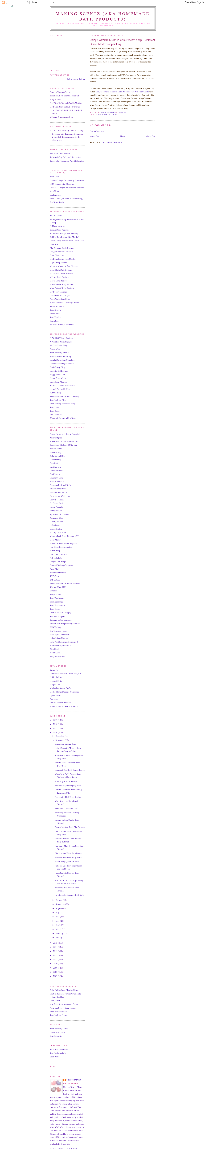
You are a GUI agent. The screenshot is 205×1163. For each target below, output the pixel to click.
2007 (55, 976)
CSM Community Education (62, 183)
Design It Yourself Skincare (61, 251)
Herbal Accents (56, 506)
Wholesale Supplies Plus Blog (63, 418)
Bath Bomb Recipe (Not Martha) (64, 233)
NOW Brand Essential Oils (66, 808)
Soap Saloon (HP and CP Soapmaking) (66, 198)
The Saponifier (56, 1035)
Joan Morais (55, 191)
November (60, 740)
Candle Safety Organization (62, 363)
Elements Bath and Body (60, 485)
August (59, 908)
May (58, 920)
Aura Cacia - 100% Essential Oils (64, 441)
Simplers (53, 590)
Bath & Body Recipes (59, 229)
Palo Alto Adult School (60, 153)
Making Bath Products (59, 277)
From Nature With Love (60, 496)
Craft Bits (54, 244)
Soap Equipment (57, 598)
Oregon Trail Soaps (58, 561)
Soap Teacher (55, 317)
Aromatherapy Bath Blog (60, 356)
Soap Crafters (55, 594)
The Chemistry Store (58, 630)
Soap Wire (54, 1056)
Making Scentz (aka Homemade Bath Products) (103, 16)
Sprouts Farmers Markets (60, 702)
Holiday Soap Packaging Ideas (68, 785)
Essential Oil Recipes (59, 370)
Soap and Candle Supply (60, 612)
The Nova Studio (57, 202)
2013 (55, 951)
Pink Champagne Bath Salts (67, 861)
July (58, 912)
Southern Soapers (57, 616)
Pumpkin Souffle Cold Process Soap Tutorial (68, 840)
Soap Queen (55, 410)
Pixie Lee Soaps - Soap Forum (62, 1007)
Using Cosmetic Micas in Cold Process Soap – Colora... (68, 749)
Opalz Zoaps (55, 194)
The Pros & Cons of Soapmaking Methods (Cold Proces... (69, 882)
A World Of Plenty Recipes (61, 338)
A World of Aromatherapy (61, 341)
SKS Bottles (55, 579)
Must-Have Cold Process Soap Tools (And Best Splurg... (68, 776)
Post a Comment (97, 131)
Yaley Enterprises (57, 656)
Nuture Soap (55, 550)
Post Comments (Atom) (112, 142)
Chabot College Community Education (67, 180)
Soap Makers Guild (58, 1053)
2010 (55, 963)
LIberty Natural (56, 521)
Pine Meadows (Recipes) (60, 295)
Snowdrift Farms (57, 306)
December (60, 735)
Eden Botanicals (57, 481)
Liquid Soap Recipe (58, 262)
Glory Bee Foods (57, 499)
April (58, 925)
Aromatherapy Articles (59, 352)
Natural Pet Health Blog (60, 389)
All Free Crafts (56, 215)
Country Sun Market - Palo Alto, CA (65, 673)
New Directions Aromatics (61, 546)
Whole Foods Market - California (64, 706)
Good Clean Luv (57, 255)
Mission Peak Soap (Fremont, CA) (64, 536)
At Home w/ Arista (58, 226)
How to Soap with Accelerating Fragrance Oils (68, 791)
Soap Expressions (57, 605)
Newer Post (94, 136)
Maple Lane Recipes (58, 280)
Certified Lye (55, 466)
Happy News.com (57, 374)
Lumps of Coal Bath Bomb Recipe (70, 769)
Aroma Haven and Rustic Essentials (65, 434)
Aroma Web (55, 348)
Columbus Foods (57, 470)
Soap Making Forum (58, 1015)
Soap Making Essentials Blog (62, 403)
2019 (55, 719)
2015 (55, 942)
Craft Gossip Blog (57, 367)
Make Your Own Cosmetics (61, 273)
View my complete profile (64, 1148)
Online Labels (56, 558)
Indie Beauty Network (59, 1049)
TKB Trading (55, 627)
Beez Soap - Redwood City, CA (63, 444)
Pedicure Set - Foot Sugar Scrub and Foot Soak (68, 867)
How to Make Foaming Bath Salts (69, 894)
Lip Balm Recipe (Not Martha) (63, 258)
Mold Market (55, 539)
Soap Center (55, 313)
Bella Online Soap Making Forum (64, 990)
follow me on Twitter (76, 79)
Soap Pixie (54, 407)
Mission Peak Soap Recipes (62, 284)
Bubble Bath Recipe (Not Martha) (64, 236)
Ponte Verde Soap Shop (60, 298)
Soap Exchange (56, 601)
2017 (55, 728)
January (59, 937)
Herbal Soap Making (59, 378)
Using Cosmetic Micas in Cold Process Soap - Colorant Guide (122, 91)
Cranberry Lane (56, 477)
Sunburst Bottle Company (61, 619)
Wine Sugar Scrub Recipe (66, 781)
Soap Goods (55, 608)
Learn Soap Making (58, 381)
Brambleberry (56, 452)
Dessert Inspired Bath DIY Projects (70, 827)
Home (122, 136)
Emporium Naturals (58, 488)
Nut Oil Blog (55, 392)
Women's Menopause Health (62, 324)
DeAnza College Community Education (67, 187)
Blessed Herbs (56, 448)
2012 (55, 955)
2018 (55, 724)
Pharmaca (54, 698)
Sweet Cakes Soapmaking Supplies (65, 623)
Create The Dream (57, 1032)
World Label (55, 652)
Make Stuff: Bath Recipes (61, 269)
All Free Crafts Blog (58, 345)
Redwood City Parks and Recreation (65, 157)
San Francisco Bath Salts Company (65, 583)
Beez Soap (54, 176)
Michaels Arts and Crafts (60, 688)
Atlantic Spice (56, 437)
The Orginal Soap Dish (59, 634)
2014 (55, 946)
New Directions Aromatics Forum (64, 1004)
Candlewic (54, 463)
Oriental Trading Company (61, 565)
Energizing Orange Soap (65, 743)
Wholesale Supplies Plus (60, 645)
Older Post (150, 136)
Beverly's (54, 669)
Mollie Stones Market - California (64, 691)
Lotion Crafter (56, 528)
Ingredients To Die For (59, 514)
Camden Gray (56, 459)
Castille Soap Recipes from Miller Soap (67, 240)
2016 (55, 732)
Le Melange (55, 525)
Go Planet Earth (56, 503)
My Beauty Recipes (58, 291)
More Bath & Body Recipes (62, 288)
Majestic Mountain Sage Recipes (64, 266)
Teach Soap (55, 320)
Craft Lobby (55, 474)
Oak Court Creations (58, 554)
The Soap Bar (55, 414)
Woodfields (54, 648)
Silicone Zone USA (58, 587)
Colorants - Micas (108, 115)
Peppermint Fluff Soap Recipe (68, 797)
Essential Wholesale (58, 492)
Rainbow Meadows (58, 572)
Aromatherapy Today (59, 1028)
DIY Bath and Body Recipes (62, 248)
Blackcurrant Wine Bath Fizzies (68, 853)
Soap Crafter (73, 1080)
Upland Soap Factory (59, 638)
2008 (55, 971)
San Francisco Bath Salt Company (64, 396)
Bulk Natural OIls (57, 455)
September (60, 904)
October (59, 900)
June (58, 916)
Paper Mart (54, 568)
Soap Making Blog (58, 400)
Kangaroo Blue (56, 517)
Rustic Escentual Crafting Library (64, 302)
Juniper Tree (55, 684)
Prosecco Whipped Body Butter (68, 857)
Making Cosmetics (58, 532)
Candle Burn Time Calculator (62, 359)
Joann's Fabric (56, 680)
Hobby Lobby (56, 510)
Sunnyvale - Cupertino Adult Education (67, 160)
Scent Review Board (58, 1011)
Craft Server (55, 1000)
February (60, 933)
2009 (55, 967)
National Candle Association (62, 385)
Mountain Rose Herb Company (63, 543)
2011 (55, 959)
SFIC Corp (54, 576)
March (59, 929)
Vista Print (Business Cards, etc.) (64, 641)
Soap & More (55, 309)
